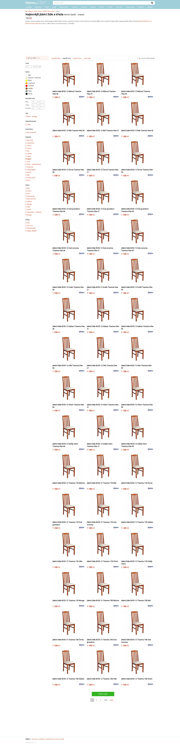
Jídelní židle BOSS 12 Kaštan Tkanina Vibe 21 (103, 327)
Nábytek (29, 7)
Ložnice (101, 7)
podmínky (41, 739)
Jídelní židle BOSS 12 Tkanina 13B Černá (68, 639)
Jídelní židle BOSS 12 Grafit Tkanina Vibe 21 (102, 288)
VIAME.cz (28, 739)
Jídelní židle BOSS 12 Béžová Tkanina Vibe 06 (66, 92)
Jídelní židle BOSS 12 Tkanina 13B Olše (102, 679)
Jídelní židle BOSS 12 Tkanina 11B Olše (67, 561)
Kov (28, 151)
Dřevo (29, 146)
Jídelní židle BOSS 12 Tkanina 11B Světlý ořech (136, 562)
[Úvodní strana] (37, 3)
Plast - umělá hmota (34, 164)
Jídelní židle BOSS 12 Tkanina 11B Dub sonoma (102, 523)
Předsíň (110, 7)
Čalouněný (30, 143)
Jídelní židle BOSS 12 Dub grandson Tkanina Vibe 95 (135, 210)
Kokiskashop (31, 228)
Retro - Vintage (32, 116)
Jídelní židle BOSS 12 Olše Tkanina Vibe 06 (67, 366)
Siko (28, 223)
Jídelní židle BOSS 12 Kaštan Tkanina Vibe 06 (68, 327)
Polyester (30, 167)
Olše (28, 207)
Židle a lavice (38, 11)
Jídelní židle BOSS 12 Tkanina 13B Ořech (136, 679)
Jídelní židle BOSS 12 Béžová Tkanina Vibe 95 (135, 92)
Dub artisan (31, 196)
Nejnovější (87, 58)
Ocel (28, 162)
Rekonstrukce (63, 7)
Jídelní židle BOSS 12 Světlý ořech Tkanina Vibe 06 (65, 445)
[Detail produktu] (83, 87)
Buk (28, 188)
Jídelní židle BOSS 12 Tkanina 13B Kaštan (68, 679)
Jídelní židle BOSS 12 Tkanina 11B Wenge (68, 600)
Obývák (93, 7)
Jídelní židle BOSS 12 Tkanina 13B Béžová (103, 600)
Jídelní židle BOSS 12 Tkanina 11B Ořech (102, 561)
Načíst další (103, 694)
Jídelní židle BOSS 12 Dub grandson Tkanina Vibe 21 (100, 210)
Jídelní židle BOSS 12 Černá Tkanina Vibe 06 (68, 171)
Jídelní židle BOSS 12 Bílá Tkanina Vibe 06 (68, 130)
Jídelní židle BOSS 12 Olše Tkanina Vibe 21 (102, 366)
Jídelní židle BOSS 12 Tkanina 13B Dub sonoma (136, 640)
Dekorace (38, 7)
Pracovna (119, 7)
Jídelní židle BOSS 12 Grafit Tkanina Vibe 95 (136, 288)
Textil (47, 7)
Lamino (29, 154)
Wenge (29, 215)
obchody (34, 739)
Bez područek (31, 132)
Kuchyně (75, 7)
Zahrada (141, 7)
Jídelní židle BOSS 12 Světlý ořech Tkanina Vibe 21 (99, 445)
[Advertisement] (90, 40)
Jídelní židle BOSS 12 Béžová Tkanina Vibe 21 (101, 92)
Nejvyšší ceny (77, 58)
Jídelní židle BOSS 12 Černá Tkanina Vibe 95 (137, 171)
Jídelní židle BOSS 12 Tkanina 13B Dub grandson (102, 640)
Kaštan (29, 201)
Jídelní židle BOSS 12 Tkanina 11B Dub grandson (67, 523)
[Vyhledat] (152, 3)
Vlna (28, 180)
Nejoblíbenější (55, 58)
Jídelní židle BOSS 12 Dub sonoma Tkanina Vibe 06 (65, 249)
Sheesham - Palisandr (34, 212)
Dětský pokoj (130, 7)
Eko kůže (30, 140)
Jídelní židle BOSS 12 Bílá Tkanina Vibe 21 (103, 130)
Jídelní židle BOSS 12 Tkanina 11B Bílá (101, 483)
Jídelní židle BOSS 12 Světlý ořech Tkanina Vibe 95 (134, 445)
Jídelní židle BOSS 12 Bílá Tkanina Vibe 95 (137, 130)
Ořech (29, 209)
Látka (29, 124)
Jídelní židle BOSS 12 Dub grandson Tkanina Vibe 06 (66, 210)
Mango (29, 204)
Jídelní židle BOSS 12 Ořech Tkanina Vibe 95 (137, 405)
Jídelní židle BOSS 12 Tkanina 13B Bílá (136, 600)
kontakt (62, 739)
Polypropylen (31, 170)
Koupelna (84, 7)
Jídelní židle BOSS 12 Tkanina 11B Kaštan (137, 522)
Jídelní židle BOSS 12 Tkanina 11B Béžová (68, 483)
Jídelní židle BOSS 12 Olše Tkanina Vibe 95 (136, 366)
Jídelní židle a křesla (49, 11)
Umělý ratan (31, 178)
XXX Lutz (30, 225)
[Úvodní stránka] (26, 11)
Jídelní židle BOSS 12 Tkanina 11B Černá (136, 483)
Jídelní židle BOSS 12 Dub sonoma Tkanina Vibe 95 (134, 249)
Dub (28, 193)
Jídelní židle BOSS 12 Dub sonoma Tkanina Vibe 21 (100, 249)
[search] (101, 3)
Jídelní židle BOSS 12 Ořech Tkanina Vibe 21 (102, 405)
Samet (29, 172)
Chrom (29, 148)
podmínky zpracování (52, 739)
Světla (54, 7)
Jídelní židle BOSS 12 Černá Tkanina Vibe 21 (102, 171)
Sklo (28, 175)
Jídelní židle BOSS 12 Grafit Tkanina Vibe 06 (68, 288)
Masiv (28, 18)
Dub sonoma (31, 199)
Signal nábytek (32, 231)
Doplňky (149, 7)
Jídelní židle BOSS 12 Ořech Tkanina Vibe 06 (68, 405)
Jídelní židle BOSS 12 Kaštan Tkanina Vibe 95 (137, 327)
